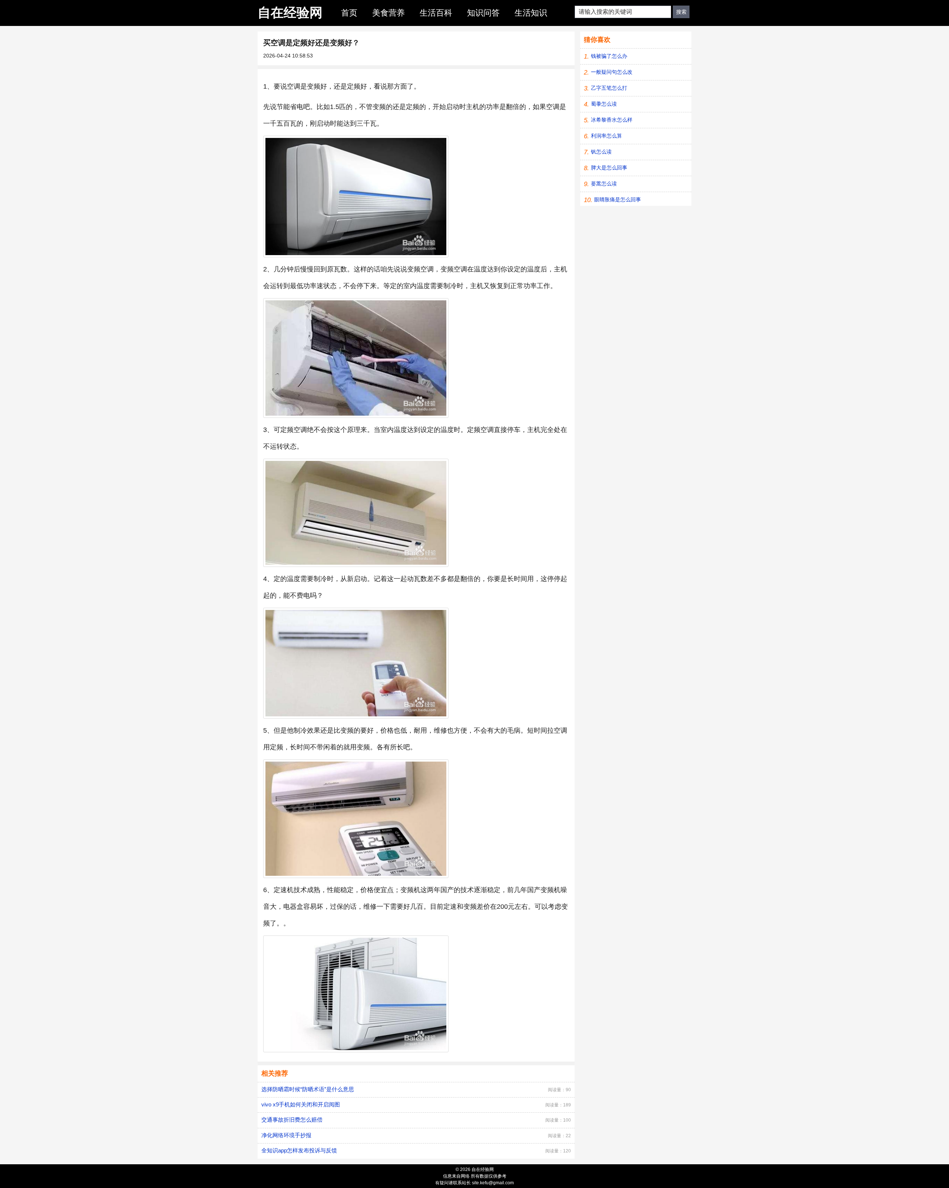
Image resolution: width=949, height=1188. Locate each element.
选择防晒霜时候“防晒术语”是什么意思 (307, 1089)
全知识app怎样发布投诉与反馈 (299, 1150)
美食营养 (388, 12)
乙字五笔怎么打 (609, 88)
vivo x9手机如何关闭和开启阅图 (300, 1104)
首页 (349, 12)
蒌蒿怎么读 (604, 184)
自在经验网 (290, 12)
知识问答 (483, 12)
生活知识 (531, 12)
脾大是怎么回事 (609, 168)
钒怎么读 (601, 152)
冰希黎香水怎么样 (611, 120)
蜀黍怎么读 (604, 104)
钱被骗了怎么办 (609, 56)
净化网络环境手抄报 (286, 1135)
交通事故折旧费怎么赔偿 (292, 1119)
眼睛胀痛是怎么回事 (617, 199)
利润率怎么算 (606, 136)
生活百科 (436, 12)
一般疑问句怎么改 (611, 72)
